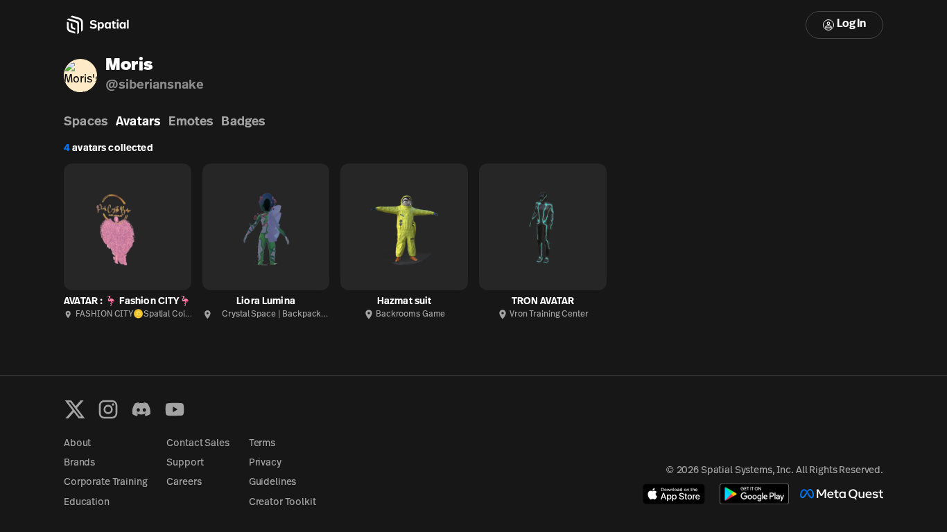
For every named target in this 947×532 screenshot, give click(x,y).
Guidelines (273, 482)
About (77, 443)
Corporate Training (105, 482)
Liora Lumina (265, 301)
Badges (243, 122)
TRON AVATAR (543, 301)
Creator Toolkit (282, 502)
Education (87, 502)
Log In (851, 24)
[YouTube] (175, 409)
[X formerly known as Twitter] (75, 409)
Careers (183, 482)
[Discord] (141, 409)
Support (184, 463)
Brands (79, 463)
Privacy (265, 463)
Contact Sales (197, 443)
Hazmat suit (404, 301)
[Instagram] (108, 409)
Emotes (190, 122)
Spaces (85, 122)
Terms (262, 443)
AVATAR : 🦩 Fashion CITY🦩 (127, 301)
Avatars (138, 122)
